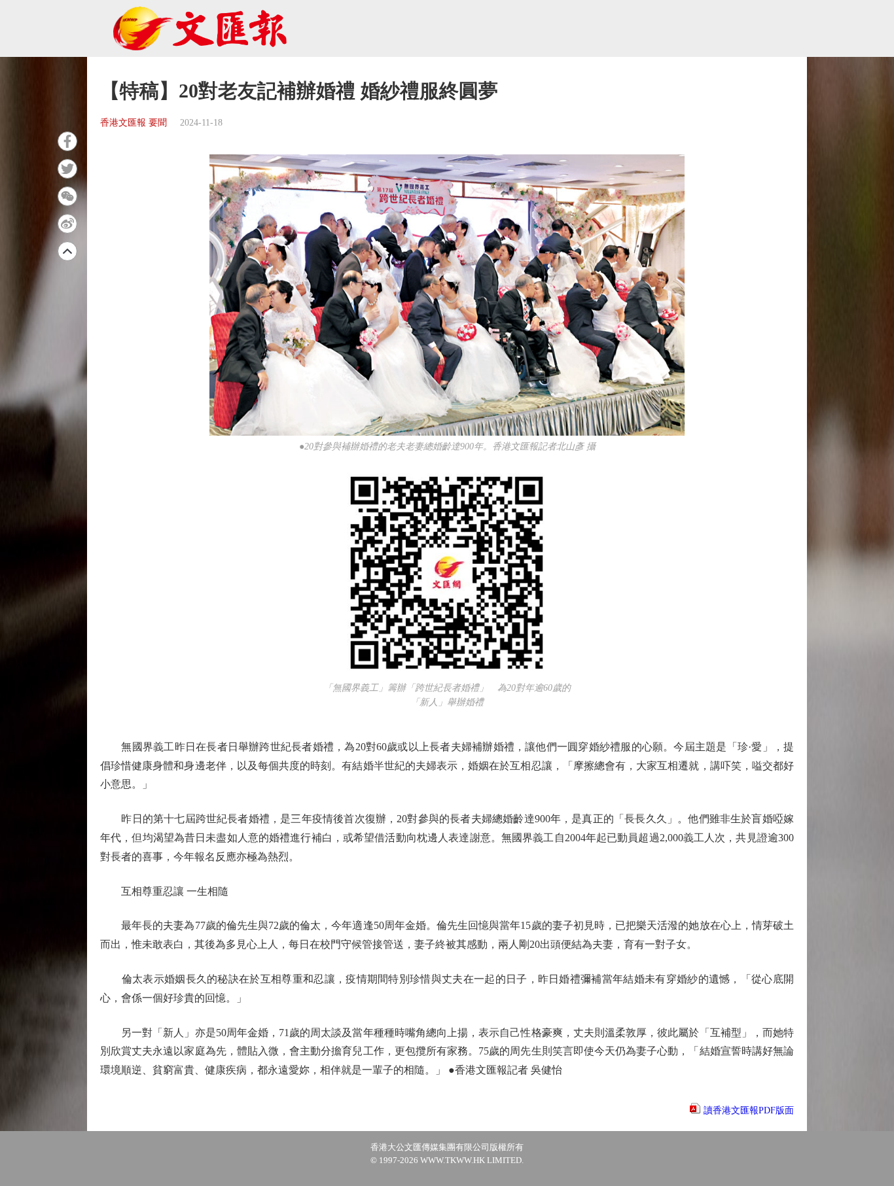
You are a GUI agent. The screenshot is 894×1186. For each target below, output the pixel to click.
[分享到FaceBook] (67, 141)
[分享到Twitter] (67, 169)
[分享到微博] (67, 224)
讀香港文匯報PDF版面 (749, 1110)
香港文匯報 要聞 (133, 123)
